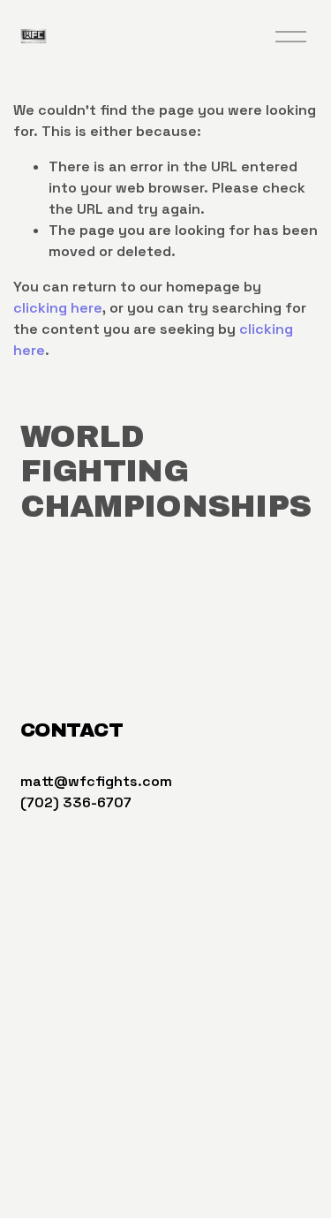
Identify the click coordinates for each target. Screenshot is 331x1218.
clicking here (57, 308)
